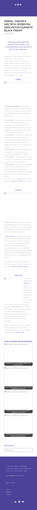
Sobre (8, 490)
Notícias (8, 492)
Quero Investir (10, 483)
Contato (8, 494)
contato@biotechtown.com (15, 475)
